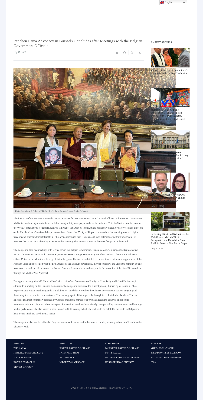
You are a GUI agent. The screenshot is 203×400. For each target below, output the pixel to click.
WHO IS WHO (19, 348)
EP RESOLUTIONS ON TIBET (119, 361)
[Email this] (117, 52)
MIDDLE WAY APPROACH (72, 361)
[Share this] (124, 52)
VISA (153, 361)
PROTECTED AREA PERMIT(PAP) (166, 357)
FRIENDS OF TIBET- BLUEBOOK (166, 352)
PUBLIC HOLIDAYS (22, 357)
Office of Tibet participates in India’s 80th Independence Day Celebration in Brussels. (169, 73)
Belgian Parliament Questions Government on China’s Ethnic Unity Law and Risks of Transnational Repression (169, 156)
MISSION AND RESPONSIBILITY (28, 352)
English (168, 2)
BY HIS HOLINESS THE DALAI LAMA (122, 348)
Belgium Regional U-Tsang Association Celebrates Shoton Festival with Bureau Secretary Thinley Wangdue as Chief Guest (168, 114)
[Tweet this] (132, 52)
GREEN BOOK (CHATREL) (163, 348)
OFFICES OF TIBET (23, 366)
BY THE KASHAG (113, 352)
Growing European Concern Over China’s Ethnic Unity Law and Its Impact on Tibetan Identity (168, 197)
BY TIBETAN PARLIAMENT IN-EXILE (122, 357)
